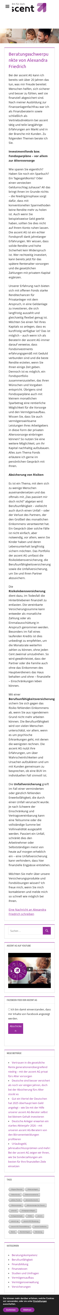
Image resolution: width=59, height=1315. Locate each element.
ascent (39, 1216)
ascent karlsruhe (41, 1226)
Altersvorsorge (16, 1205)
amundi (14, 1210)
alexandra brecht (32, 1200)
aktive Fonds (15, 1200)
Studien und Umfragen (25, 1273)
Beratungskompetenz (24, 1255)
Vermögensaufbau (23, 1277)
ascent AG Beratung (31, 1221)
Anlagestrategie (17, 1216)
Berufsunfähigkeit (22, 1259)
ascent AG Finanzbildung (20, 1226)
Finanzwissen (19, 1268)
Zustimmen (11, 1310)
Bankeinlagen (25, 1232)
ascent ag (14, 1221)
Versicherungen (21, 1286)
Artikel (30, 1216)
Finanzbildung (20, 1264)
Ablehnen (27, 1310)
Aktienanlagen (33, 1189)
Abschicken (16, 1028)
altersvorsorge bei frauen (36, 1205)
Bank (13, 1232)
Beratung (38, 1232)
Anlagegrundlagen (28, 1210)
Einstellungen (40, 1301)
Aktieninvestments (31, 1194)
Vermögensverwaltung (25, 1282)
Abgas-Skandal (16, 1189)
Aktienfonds (15, 1194)
